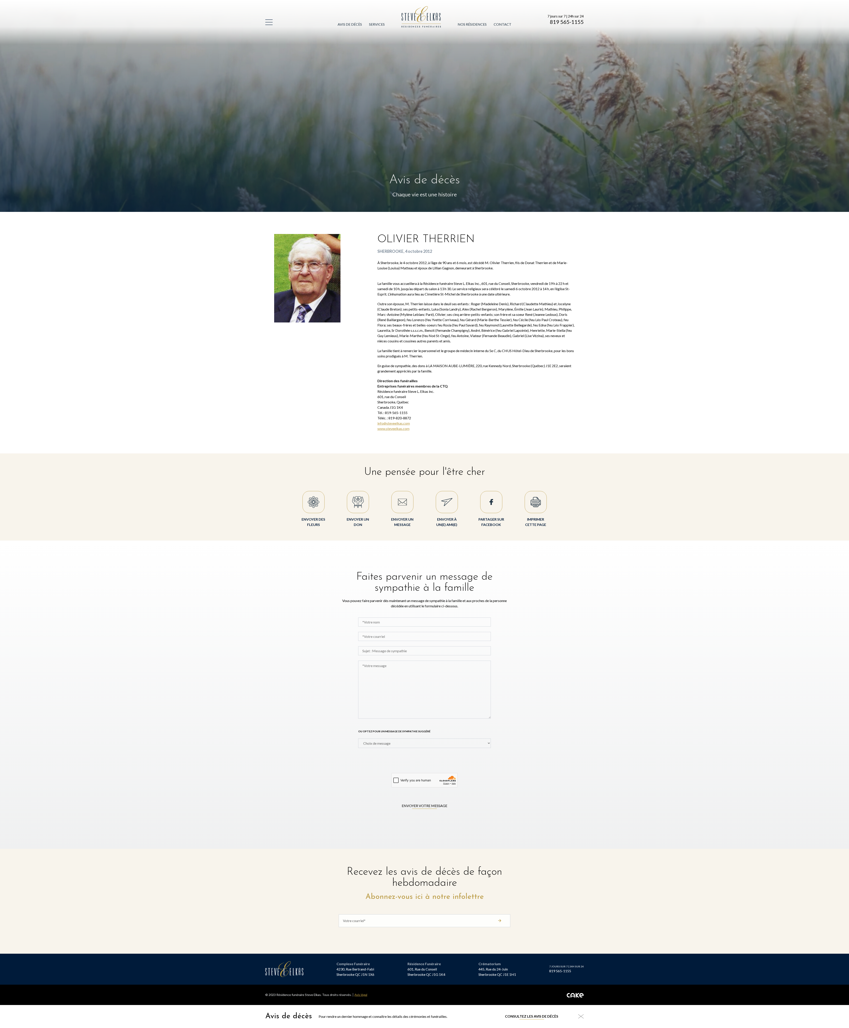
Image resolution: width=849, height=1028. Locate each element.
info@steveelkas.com (393, 423)
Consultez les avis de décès (531, 1016)
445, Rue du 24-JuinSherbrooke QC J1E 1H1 (497, 971)
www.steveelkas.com (393, 428)
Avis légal (360, 995)
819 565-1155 (567, 22)
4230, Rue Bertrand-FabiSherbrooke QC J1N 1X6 (355, 971)
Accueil (409, 9)
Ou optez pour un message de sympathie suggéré (394, 731)
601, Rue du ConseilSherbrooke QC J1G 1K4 (426, 971)
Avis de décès (350, 24)
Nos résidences (472, 24)
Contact (502, 24)
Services (377, 24)
